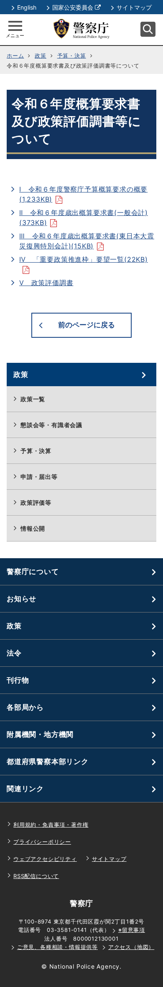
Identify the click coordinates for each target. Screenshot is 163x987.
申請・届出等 (39, 476)
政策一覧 (32, 398)
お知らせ (21, 599)
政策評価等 (35, 502)
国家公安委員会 (76, 7)
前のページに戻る (86, 325)
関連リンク (25, 789)
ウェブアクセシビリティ (45, 858)
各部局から (25, 707)
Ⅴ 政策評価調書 (46, 282)
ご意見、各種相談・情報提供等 (57, 947)
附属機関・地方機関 (40, 734)
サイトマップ (134, 7)
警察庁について (33, 571)
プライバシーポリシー (42, 841)
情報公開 (32, 528)
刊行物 (18, 680)
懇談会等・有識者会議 (51, 424)
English (26, 7)
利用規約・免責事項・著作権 (50, 824)
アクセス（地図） (131, 947)
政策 (40, 55)
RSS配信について (36, 876)
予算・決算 (71, 55)
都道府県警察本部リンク (48, 761)
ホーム (15, 55)
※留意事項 (131, 929)
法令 (14, 653)
